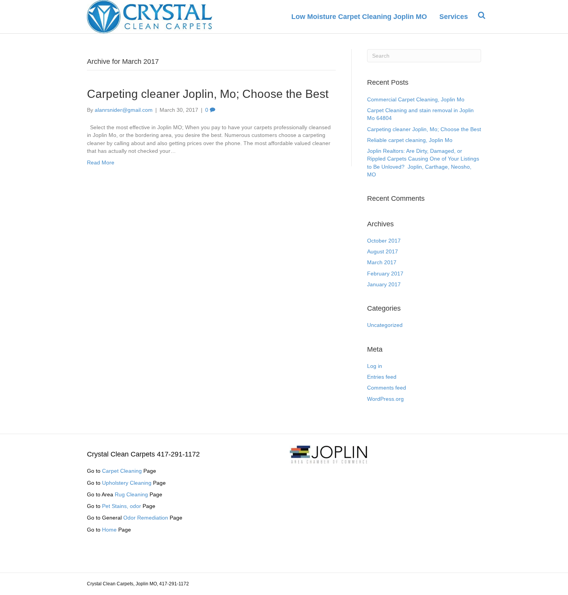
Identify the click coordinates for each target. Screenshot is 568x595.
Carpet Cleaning (122, 471)
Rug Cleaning (131, 494)
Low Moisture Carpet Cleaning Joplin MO (359, 17)
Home (109, 530)
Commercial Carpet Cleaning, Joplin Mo (415, 99)
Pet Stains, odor (121, 506)
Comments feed (386, 388)
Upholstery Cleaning (126, 483)
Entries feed (381, 377)
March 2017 (381, 262)
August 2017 (382, 251)
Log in (374, 366)
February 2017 (385, 273)
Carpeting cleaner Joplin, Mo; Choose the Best (207, 93)
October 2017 (384, 241)
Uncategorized (385, 325)
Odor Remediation (145, 518)
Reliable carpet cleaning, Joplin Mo (409, 140)
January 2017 (384, 284)
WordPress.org (385, 399)
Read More (100, 162)
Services (453, 17)
